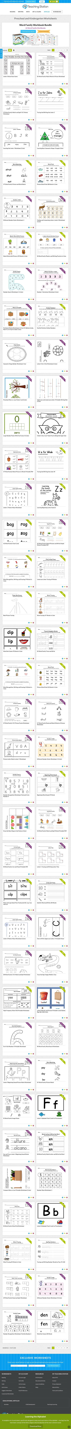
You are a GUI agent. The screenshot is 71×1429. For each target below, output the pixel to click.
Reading (12, 11)
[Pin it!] (33, 83)
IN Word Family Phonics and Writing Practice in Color (51, 256)
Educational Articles (40, 1381)
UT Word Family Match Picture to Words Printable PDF (18, 471)
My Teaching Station (35, 6)
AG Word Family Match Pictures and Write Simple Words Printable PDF (50, 544)
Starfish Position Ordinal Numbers (46, 328)
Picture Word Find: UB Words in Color (47, 184)
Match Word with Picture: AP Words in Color (15, 256)
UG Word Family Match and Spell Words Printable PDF (52, 831)
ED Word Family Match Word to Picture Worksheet (51, 76)
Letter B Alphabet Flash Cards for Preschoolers (49, 1226)
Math (28, 11)
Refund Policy (55, 1387)
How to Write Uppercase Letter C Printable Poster (50, 938)
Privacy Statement (56, 1384)
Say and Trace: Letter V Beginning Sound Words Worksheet (16, 1154)
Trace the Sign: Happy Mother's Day (46, 974)
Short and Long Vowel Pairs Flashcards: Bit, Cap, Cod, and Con (17, 903)
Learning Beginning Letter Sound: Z (46, 507)
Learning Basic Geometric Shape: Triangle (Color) (50, 148)
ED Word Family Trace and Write (46, 651)
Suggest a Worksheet (7, 1390)
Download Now (35, 1426)
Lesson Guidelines (40, 1384)
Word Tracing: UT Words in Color (46, 615)
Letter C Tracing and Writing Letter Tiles (48, 867)
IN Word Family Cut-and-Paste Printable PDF (15, 867)
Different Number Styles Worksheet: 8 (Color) (49, 1298)
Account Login (22, 1377)
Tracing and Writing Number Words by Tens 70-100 (51, 1262)
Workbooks (57, 11)
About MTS (55, 1377)
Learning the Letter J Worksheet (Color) (14, 148)
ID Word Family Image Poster (11, 1118)
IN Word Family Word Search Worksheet (48, 1046)
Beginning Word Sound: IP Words (46, 795)
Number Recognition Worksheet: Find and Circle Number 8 (16, 795)
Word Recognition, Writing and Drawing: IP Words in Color (17, 580)
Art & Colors (36, 11)
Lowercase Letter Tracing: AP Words (47, 579)
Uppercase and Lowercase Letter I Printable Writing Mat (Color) (52, 400)
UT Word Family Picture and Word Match (14, 184)
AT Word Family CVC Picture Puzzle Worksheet (16, 723)
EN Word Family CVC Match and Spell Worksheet (16, 974)
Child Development (30, 1404)
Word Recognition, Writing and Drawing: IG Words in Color (17, 688)
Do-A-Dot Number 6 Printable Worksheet (14, 1046)
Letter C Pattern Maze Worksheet (12, 507)
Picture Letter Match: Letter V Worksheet (14, 759)
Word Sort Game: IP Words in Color (12, 651)
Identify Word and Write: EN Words (46, 903)
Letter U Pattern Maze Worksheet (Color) (14, 938)
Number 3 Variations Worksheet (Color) (48, 292)
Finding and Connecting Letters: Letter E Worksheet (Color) (51, 220)
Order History (22, 1387)
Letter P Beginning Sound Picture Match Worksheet (17, 1082)
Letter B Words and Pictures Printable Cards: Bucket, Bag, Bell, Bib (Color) (51, 1011)
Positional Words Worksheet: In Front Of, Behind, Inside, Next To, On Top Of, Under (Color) (18, 328)
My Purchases (22, 1384)
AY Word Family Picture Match (45, 1082)
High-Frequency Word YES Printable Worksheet (16, 1010)
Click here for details (28, 31)
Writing (20, 11)
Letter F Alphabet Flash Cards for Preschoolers (49, 1118)
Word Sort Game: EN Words (44, 1334)
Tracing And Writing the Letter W (46, 471)
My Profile (21, 1381)
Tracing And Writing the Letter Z (46, 112)
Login (42, 1)
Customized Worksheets (8, 1394)
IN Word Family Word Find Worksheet (13, 1226)
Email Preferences (23, 1390)
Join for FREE (30, 1)
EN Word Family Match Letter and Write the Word (50, 1154)
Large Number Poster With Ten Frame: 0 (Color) (16, 435)
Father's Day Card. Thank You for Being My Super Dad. (51, 435)
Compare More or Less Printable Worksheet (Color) (17, 1190)
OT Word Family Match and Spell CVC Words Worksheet (15, 113)
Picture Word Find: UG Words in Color (47, 687)
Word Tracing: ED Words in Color (12, 1262)
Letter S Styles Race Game (10, 76)
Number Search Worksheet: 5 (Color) (13, 292)
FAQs (37, 1387)
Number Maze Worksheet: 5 (44, 1190)
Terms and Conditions (57, 1390)
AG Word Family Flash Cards (11, 543)
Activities (6, 1404)
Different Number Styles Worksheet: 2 (13, 220)
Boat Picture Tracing (8, 615)
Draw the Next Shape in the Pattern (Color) (14, 831)
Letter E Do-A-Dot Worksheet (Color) (47, 364)
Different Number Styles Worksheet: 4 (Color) (49, 759)
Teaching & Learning (52, 1404)
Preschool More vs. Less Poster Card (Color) (15, 400)
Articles (47, 11)
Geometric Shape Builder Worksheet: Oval (14, 364)
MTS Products (39, 1377)
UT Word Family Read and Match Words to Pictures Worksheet (51, 723)
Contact (54, 1381)
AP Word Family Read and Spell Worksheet (15, 1298)
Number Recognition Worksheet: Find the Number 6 (17, 1334)
